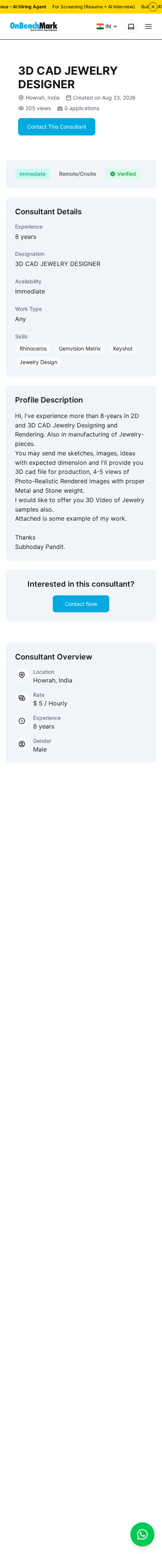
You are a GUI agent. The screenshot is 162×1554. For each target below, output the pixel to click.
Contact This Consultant (56, 126)
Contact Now (81, 604)
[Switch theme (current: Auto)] (131, 26)
